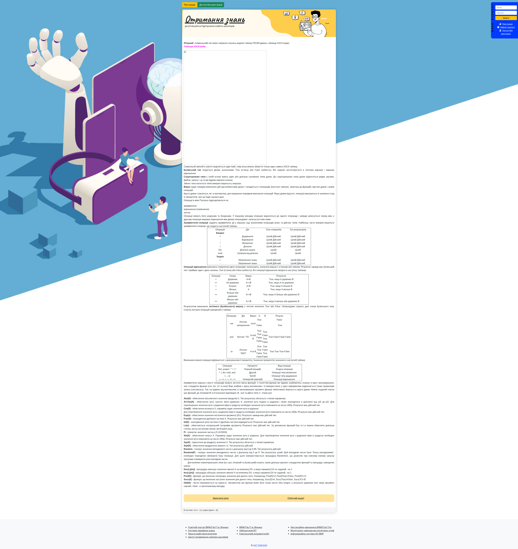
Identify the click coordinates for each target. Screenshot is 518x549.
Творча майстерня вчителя (202, 533)
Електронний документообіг (254, 533)
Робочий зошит (296, 498)
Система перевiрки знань (201, 530)
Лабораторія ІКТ (248, 530)
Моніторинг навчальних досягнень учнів (312, 530)
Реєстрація (189, 4)
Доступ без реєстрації (210, 4)
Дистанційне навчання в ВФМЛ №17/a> (311, 527)
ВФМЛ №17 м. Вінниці (250, 527)
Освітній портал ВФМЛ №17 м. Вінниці (208, 527)
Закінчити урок (221, 498)
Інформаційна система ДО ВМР (307, 533)
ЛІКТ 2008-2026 (260, 545)
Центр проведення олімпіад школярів (208, 537)
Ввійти (506, 18)
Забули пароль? (507, 27)
